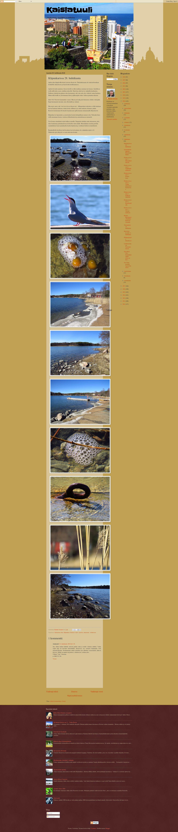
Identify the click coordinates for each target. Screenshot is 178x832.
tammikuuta (127, 280)
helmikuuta (127, 276)
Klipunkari (67, 632)
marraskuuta (127, 108)
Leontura (93, 828)
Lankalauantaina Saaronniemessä (127, 246)
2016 (124, 289)
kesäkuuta (127, 130)
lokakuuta (127, 113)
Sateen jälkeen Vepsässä (60, 779)
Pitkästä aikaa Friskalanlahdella (62, 741)
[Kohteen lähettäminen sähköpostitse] (73, 630)
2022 (124, 89)
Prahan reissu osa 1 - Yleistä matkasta (127, 210)
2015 (124, 292)
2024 (124, 83)
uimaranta (86, 632)
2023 (124, 86)
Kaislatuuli (69, 10)
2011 (124, 304)
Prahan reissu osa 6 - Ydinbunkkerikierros (127, 167)
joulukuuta (127, 103)
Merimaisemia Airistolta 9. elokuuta (64, 760)
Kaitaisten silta (59, 632)
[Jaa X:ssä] (76, 630)
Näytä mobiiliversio (74, 695)
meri (76, 632)
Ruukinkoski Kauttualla (60, 732)
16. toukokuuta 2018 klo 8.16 (67, 644)
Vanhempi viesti (97, 691)
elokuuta (126, 122)
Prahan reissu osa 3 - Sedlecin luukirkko (127, 194)
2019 (124, 98)
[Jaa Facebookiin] (78, 630)
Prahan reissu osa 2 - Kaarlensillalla (127, 202)
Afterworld (57, 798)
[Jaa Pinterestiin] (80, 630)
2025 (124, 80)
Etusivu (74, 691)
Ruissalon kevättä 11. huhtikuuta (127, 232)
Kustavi (72, 632)
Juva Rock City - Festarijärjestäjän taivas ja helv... (128, 256)
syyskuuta (127, 117)
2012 (124, 301)
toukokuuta (127, 135)
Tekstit (50, 813)
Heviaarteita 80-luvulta (60, 751)
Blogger (108, 828)
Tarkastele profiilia (112, 119)
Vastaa (55, 659)
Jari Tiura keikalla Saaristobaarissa (127, 265)
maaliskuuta (127, 271)
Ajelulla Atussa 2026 (59, 788)
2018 (124, 101)
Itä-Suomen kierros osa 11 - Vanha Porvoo (65, 722)
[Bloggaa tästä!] (75, 630)
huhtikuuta (127, 139)
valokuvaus (93, 632)
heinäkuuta (127, 125)
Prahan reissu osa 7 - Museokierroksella (128, 160)
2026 (124, 77)
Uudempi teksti (52, 691)
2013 (124, 298)
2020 (124, 95)
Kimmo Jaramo (112, 99)
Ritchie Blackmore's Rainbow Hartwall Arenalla (128, 219)
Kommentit (51, 816)
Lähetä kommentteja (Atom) (58, 701)
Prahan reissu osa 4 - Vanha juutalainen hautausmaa (127, 185)
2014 (124, 295)
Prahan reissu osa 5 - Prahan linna (127, 175)
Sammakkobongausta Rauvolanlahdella (127, 152)
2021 (124, 92)
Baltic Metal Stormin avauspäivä (63, 713)
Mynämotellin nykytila (60, 770)
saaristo (81, 632)
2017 (124, 286)
